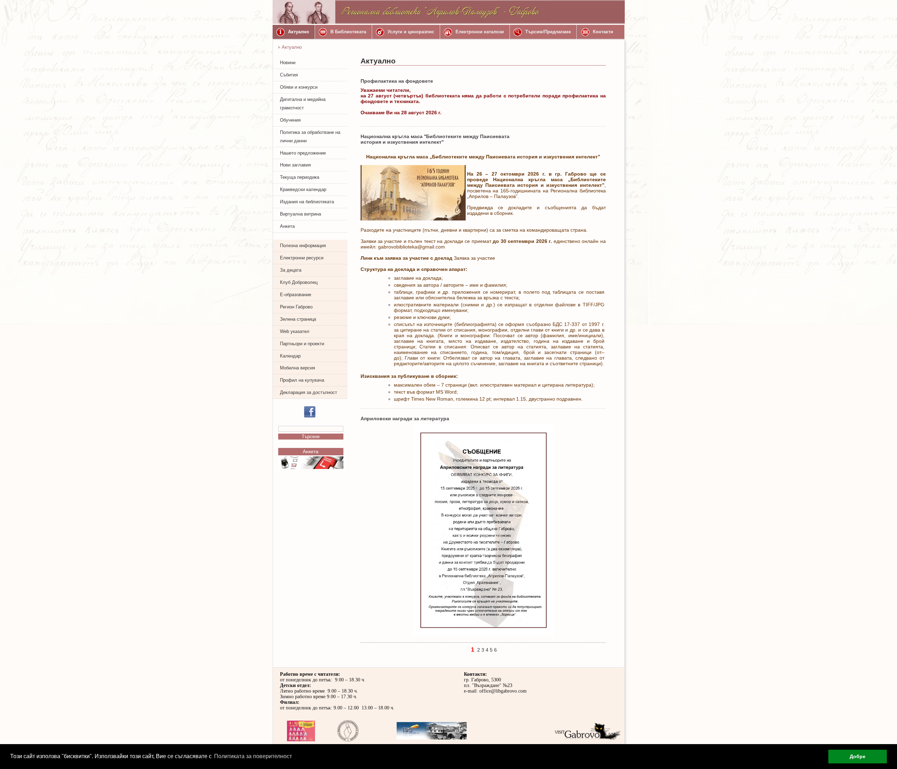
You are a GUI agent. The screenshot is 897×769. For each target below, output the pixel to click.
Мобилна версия (297, 367)
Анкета (287, 226)
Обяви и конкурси (298, 87)
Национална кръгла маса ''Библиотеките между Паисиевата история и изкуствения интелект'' (435, 139)
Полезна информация (303, 245)
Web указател (294, 331)
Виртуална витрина (300, 214)
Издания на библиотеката (307, 201)
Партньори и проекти (302, 343)
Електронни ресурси (301, 257)
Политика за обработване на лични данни (310, 136)
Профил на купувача (302, 380)
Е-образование (295, 294)
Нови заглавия (295, 165)
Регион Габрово (296, 306)
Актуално (298, 31)
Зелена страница (298, 319)
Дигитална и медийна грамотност (303, 103)
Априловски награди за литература (405, 418)
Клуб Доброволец (298, 282)
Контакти (603, 31)
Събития (289, 74)
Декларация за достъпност (308, 392)
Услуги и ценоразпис (411, 31)
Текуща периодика (299, 177)
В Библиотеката (348, 31)
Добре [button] (857, 756)
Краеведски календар (303, 189)
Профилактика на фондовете (397, 81)
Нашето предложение (303, 153)
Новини (287, 62)
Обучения (290, 120)
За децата (290, 270)
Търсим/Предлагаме (548, 31)
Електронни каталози (480, 31)
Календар (290, 356)
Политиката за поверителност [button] (253, 756)
